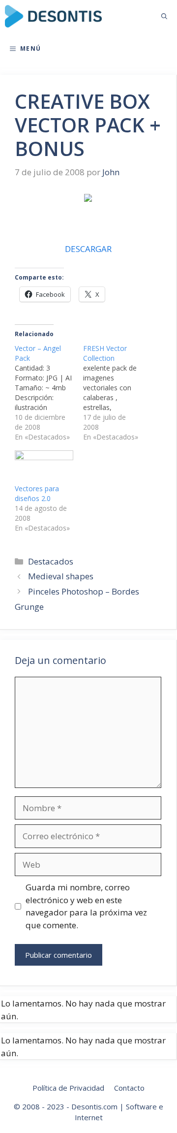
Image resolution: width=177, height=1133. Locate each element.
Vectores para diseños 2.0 (37, 493)
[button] (164, 16)
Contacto (129, 1088)
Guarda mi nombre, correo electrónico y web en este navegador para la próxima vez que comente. (86, 906)
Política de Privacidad (68, 1088)
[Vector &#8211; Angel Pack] (49, 393)
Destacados (50, 561)
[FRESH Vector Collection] (117, 393)
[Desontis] (53, 16)
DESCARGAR (88, 248)
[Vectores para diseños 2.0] (44, 467)
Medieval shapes (60, 576)
